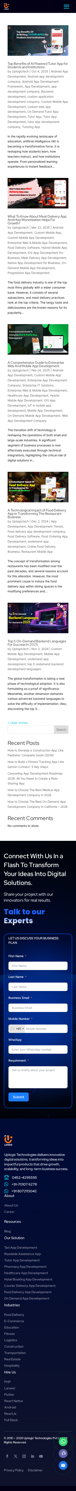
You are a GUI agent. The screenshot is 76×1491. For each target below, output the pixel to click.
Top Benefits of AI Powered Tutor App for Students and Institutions (38, 65)
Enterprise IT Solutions (38, 385)
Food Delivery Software (24, 247)
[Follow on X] (15, 1456)
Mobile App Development (44, 410)
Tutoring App (31, 127)
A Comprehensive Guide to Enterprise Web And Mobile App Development (36, 364)
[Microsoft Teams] (63, 1453)
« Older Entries (18, 723)
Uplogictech (20, 71)
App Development (37, 86)
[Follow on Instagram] (24, 1456)
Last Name (15, 977)
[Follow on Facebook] (7, 1456)
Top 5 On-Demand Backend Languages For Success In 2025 (37, 643)
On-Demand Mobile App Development (34, 415)
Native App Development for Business (34, 263)
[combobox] (17, 1029)
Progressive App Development (29, 273)
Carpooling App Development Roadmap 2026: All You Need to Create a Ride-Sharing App (35, 778)
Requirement (17, 1060)
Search (61, 729)
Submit (18, 1097)
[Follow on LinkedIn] (32, 1456)
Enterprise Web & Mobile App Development (37, 242)
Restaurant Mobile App (37, 551)
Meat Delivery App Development (43, 258)
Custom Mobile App (47, 232)
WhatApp (15, 1039)
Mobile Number (19, 1018)
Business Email (18, 998)
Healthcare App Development (28, 395)
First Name (15, 956)
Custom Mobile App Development (31, 237)
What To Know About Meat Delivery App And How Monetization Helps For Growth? (37, 219)
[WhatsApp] (63, 1441)
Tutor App (34, 116)
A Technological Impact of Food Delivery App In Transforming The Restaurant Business (37, 513)
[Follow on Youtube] (41, 1456)
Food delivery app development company (36, 531)
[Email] (63, 1465)
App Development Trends (45, 526)
